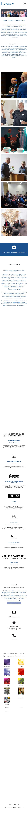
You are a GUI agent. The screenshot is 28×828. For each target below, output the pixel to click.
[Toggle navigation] (25, 3)
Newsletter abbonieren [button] (14, 603)
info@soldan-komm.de (14, 616)
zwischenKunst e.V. (17, 302)
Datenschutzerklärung (12, 807)
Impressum (13, 804)
